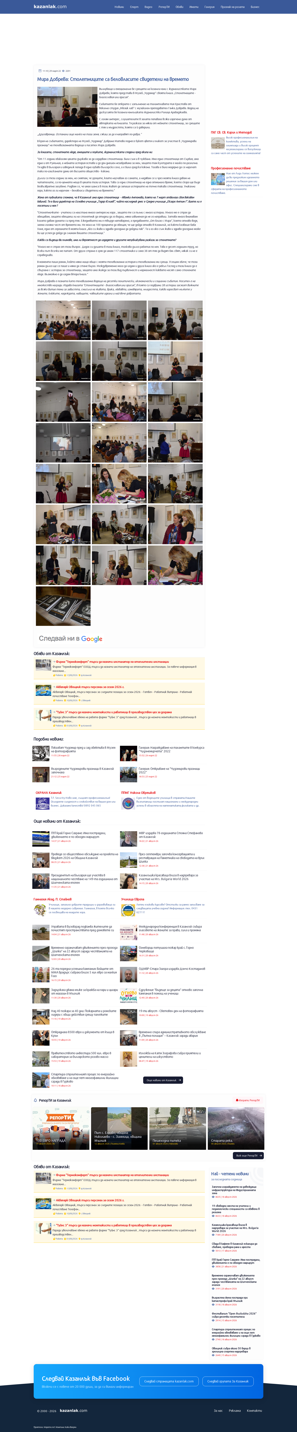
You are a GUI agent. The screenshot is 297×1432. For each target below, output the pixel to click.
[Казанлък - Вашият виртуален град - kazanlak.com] (50, 6)
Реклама (235, 1410)
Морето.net (49, 1427)
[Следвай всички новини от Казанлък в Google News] (70, 636)
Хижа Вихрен (70, 1427)
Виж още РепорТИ (247, 1155)
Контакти (254, 1410)
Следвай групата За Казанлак (228, 1381)
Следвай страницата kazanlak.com (169, 1381)
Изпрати (249, 1100)
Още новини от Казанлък (162, 1080)
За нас (218, 1410)
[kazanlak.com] (73, 1410)
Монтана (60, 1427)
